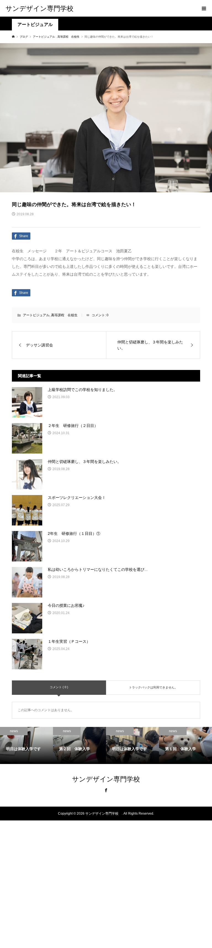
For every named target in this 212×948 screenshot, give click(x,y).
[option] (26, 745)
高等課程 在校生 (64, 315)
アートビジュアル (35, 24)
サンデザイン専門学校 (43, 8)
